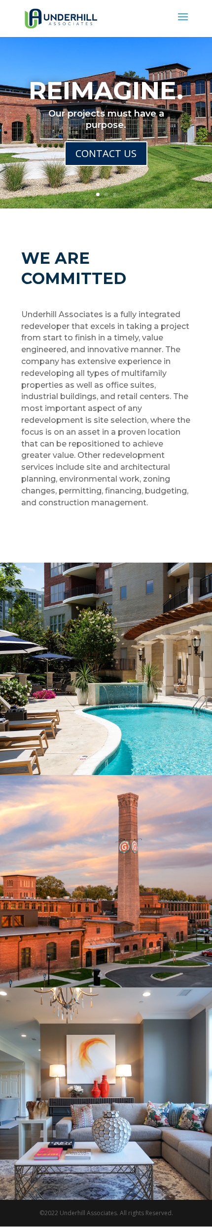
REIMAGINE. (106, 91)
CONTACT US (106, 153)
